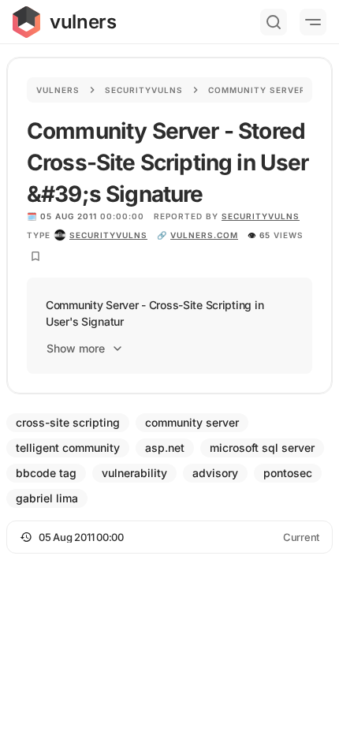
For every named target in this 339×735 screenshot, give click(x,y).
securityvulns (108, 235)
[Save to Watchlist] (35, 256)
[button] (169, 537)
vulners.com (204, 235)
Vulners (58, 90)
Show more (76, 348)
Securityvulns (144, 90)
